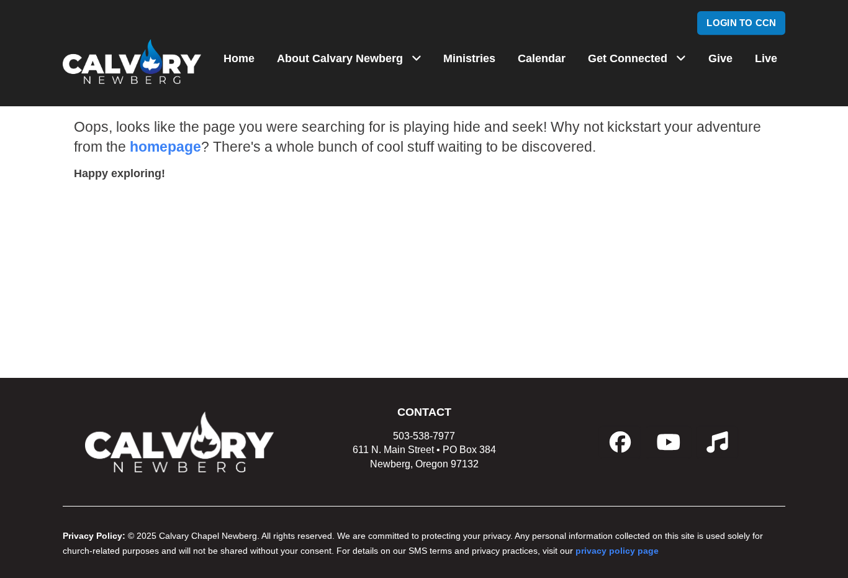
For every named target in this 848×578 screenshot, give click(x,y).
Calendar (542, 58)
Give (720, 58)
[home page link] (132, 61)
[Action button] (620, 442)
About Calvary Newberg (340, 58)
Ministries (469, 58)
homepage (165, 147)
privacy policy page (617, 551)
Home (239, 58)
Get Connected (627, 58)
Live (766, 58)
